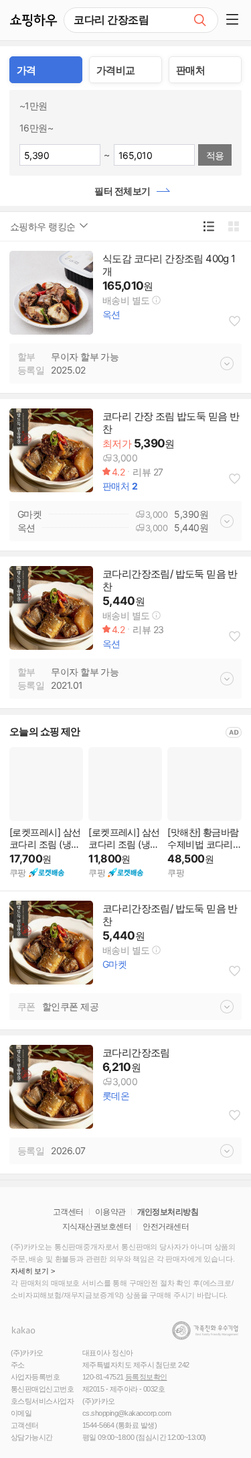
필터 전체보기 (122, 191)
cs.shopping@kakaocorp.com (126, 1413)
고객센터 (68, 1212)
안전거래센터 (166, 1226)
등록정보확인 (146, 1377)
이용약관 (110, 1212)
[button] (234, 20)
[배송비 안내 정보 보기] (156, 299)
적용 (215, 155)
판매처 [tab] (190, 70)
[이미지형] (233, 226)
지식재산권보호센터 (96, 1226)
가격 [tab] (26, 70)
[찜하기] (235, 321)
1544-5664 (98, 1425)
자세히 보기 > (33, 1271)
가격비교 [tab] (115, 70)
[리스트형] (208, 226)
